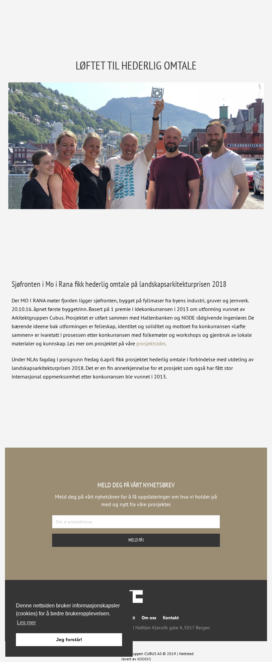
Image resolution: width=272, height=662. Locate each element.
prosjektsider (150, 343)
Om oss (149, 618)
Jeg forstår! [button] (69, 639)
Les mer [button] (26, 622)
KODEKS (144, 658)
